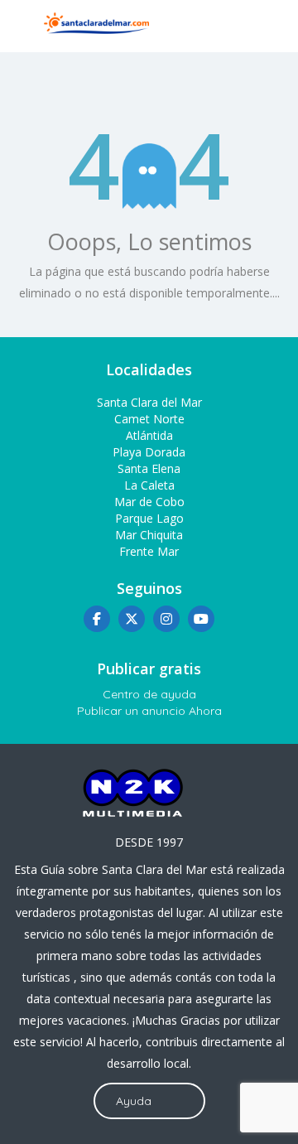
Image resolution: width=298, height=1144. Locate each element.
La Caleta (149, 485)
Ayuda (133, 1100)
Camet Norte (149, 419)
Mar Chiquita (149, 535)
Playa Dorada (149, 452)
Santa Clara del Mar (149, 402)
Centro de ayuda (149, 694)
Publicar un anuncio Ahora (149, 710)
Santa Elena (149, 468)
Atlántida (149, 435)
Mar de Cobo (149, 501)
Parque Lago (149, 518)
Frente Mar (149, 551)
